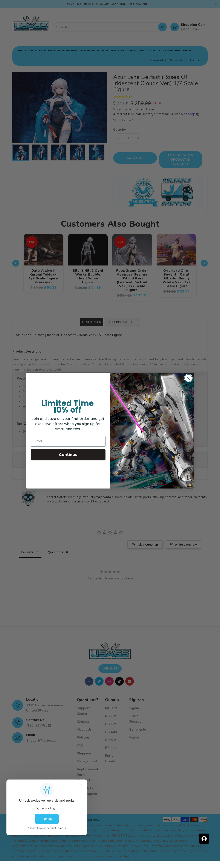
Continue (68, 454)
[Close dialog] (188, 378)
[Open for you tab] (204, 839)
